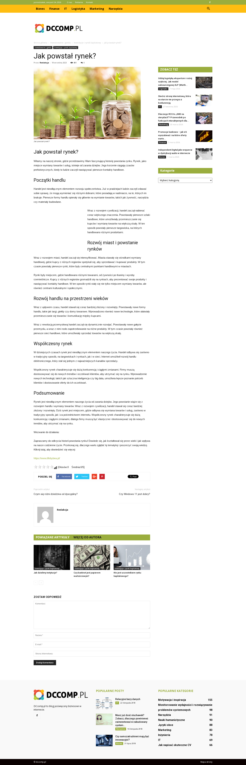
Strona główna (40, 42)
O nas (69, 2)
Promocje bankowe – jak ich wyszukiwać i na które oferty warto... (172, 135)
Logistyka (78, 9)
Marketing (97, 9)
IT (65, 9)
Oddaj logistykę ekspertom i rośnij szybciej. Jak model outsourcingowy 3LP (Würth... (175, 81)
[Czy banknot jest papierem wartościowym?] (92, 557)
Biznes (40, 9)
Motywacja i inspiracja (172, 699)
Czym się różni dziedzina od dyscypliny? (56, 494)
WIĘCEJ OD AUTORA (87, 537)
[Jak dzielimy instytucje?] (52, 557)
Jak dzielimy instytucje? (45, 572)
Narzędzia (115, 9)
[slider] (44, 467)
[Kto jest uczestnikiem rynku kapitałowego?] (132, 557)
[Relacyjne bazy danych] (104, 703)
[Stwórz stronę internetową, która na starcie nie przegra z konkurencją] (204, 100)
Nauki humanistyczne (171, 720)
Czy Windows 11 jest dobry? (134, 494)
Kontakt (89, 2)
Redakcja (44, 62)
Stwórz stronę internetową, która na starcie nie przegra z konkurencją (174, 99)
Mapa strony (206, 761)
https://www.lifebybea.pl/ (47, 458)
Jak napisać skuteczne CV (174, 745)
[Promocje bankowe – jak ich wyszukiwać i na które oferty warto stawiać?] (204, 136)
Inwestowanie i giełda (43, 47)
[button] (208, 9)
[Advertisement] (151, 28)
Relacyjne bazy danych (127, 699)
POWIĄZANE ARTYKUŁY (52, 537)
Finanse (54, 9)
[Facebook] (209, 2)
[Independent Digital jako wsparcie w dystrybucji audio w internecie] (204, 154)
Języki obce (165, 725)
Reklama (79, 2)
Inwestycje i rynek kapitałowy (65, 47)
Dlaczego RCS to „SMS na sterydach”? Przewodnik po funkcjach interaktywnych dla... (173, 117)
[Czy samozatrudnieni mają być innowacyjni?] (104, 740)
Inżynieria (164, 735)
